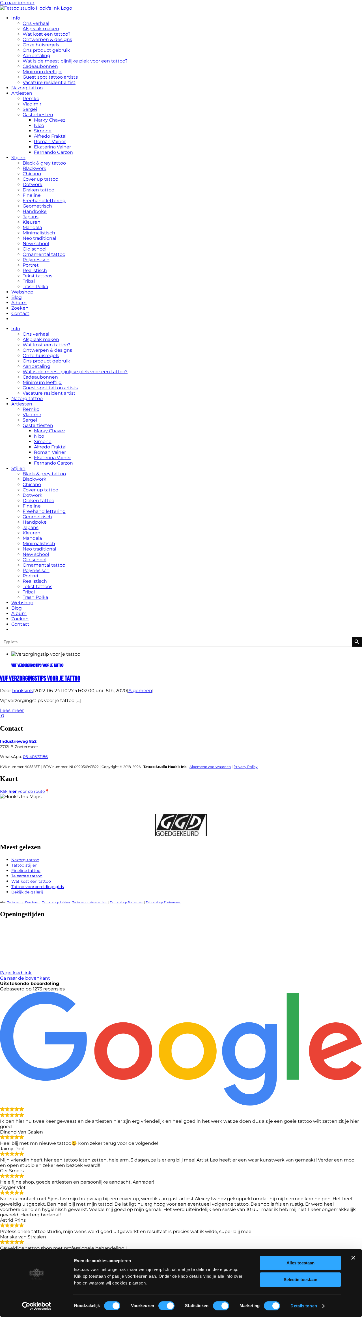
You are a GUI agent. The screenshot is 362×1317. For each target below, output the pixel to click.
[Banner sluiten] (353, 1258)
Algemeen (140, 690)
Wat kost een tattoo (31, 881)
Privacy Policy (246, 767)
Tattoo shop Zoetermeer (163, 902)
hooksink (22, 690)
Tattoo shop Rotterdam (126, 902)
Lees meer (12, 710)
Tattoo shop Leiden (56, 902)
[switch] (166, 1305)
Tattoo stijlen (24, 865)
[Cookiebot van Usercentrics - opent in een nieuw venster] (36, 1306)
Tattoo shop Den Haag (23, 902)
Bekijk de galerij (27, 892)
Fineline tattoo (25, 870)
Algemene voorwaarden (210, 767)
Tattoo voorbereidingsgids (37, 886)
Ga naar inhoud (17, 2)
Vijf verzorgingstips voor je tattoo (37, 665)
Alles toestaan (300, 1262)
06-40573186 (35, 756)
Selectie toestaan (300, 1279)
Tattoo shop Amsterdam (89, 902)
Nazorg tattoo (25, 859)
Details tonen (303, 1305)
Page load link (16, 972)
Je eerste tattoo (26, 875)
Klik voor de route (22, 791)
